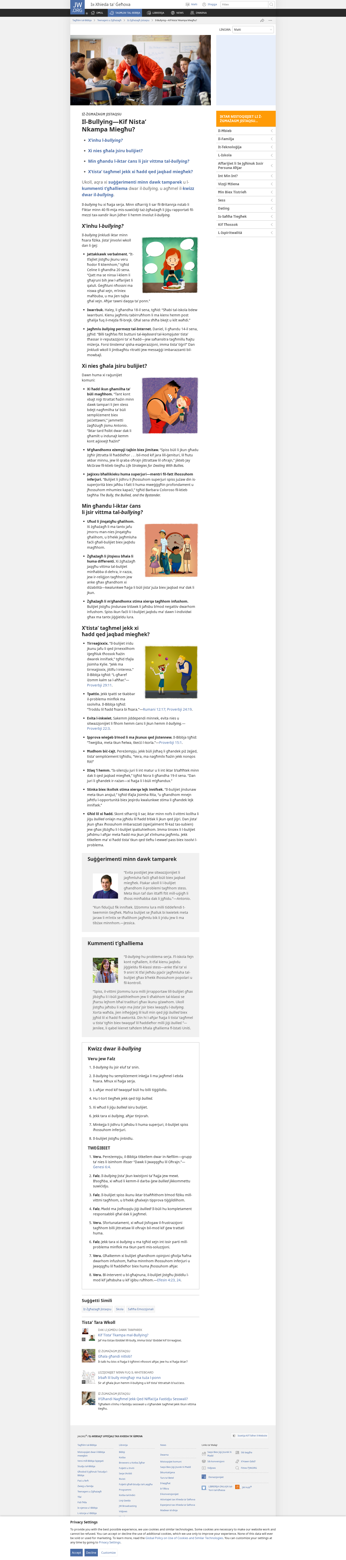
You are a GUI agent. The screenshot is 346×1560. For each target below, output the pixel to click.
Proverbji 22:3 (98, 728)
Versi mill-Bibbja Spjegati (90, 1460)
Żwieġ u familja (85, 1486)
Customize (108, 1553)
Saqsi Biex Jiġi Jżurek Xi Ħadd (175, 1467)
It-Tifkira (164, 1488)
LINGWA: (225, 30)
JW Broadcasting (128, 1506)
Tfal (79, 1496)
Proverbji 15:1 (170, 742)
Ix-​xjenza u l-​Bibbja (87, 1507)
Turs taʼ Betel (167, 1477)
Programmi (125, 1489)
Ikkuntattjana (167, 1472)
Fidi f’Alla (82, 1502)
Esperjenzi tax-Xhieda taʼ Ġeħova (177, 1504)
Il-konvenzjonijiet (169, 1494)
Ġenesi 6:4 (101, 1166)
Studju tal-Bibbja (86, 1466)
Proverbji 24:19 (179, 709)
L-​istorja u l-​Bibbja (87, 1513)
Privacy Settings (110, 1542)
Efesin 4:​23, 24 (169, 1280)
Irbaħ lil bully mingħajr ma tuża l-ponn (129, 1377)
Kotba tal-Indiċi (127, 1495)
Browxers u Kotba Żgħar (132, 1462)
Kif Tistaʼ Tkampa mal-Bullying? (123, 1335)
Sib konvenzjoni (213, 1462)
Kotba (122, 1457)
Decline (91, 1553)
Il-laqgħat (165, 1483)
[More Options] (270, 20)
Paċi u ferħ (83, 1480)
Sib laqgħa (243, 1453)
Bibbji (122, 1452)
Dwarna (164, 1454)
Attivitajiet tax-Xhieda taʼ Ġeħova (177, 1499)
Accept (76, 1553)
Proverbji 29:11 (99, 685)
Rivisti (122, 1478)
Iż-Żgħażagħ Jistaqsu (138, 20)
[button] (125, 13)
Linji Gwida (124, 1500)
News (163, 1445)
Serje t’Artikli (125, 1473)
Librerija (123, 1445)
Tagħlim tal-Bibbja (82, 20)
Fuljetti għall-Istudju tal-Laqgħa (135, 1484)
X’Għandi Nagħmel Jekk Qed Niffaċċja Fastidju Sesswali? (143, 1398)
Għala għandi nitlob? (115, 1356)
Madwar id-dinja (169, 1510)
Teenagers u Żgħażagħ (109, 20)
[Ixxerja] (262, 20)
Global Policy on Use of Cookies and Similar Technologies (184, 1538)
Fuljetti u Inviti (126, 1468)
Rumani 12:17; (154, 709)
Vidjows (123, 1511)
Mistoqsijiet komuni (170, 1461)
